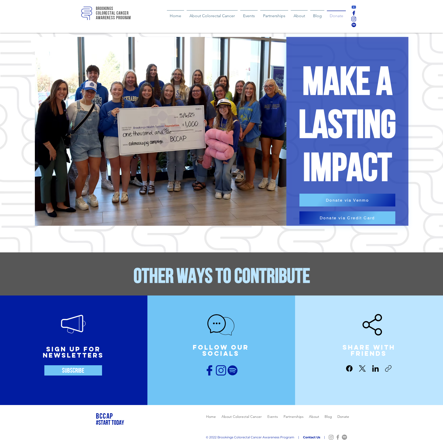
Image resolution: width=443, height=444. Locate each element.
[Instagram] (331, 437)
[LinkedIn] (375, 368)
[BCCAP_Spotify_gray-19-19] (344, 437)
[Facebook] (349, 368)
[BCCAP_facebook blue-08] (353, 13)
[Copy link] (388, 368)
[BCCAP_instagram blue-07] (353, 19)
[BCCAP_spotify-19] (353, 25)
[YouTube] (353, 7)
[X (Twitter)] (362, 368)
